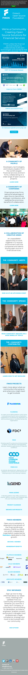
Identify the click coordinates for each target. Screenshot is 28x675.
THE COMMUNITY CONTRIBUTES (14, 343)
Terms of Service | (8, 670)
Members (7, 535)
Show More (14, 131)
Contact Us (5, 664)
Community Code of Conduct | (18, 670)
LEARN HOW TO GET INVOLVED (14, 376)
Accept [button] (13, 6)
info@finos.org (7, 666)
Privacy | (2, 670)
